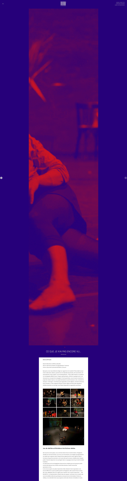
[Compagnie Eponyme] (63, 3)
